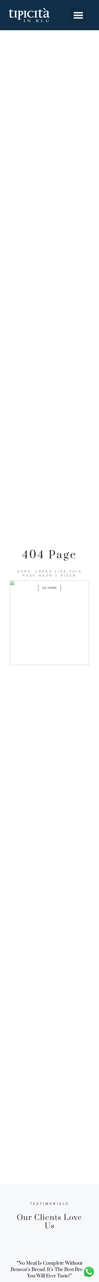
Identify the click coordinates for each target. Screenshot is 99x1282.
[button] (78, 15)
